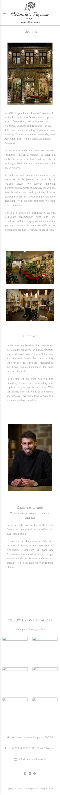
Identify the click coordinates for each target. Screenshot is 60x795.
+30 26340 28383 (19, 748)
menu (5, 13)
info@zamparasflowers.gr (32, 759)
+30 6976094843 (45, 748)
